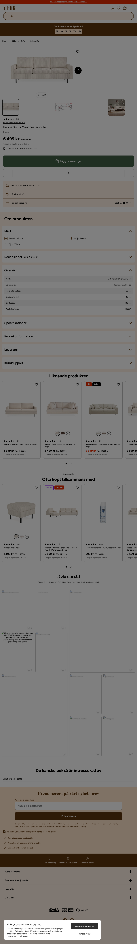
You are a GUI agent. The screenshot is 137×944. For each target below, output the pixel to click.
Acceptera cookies (84, 926)
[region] (52, 930)
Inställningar (84, 934)
